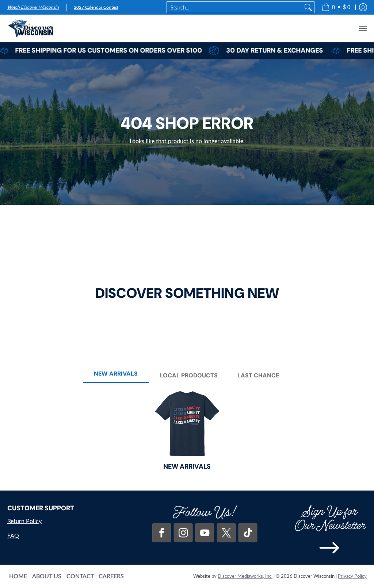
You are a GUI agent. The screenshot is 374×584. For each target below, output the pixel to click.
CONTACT (80, 575)
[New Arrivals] (187, 423)
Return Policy (24, 520)
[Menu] (362, 28)
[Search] (308, 7)
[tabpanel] (187, 435)
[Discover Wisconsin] (31, 28)
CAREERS (111, 575)
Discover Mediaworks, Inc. (245, 576)
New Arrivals (187, 466)
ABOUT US (46, 575)
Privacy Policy (352, 576)
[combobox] (234, 7)
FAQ (13, 535)
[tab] (116, 376)
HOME (18, 575)
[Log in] (363, 7)
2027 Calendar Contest (96, 7)
